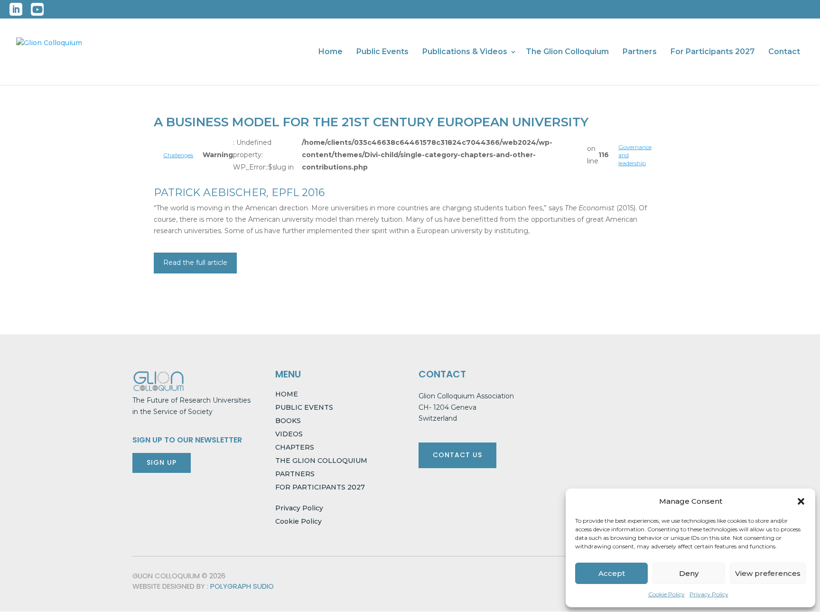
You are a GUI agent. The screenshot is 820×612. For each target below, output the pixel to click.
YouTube (37, 9)
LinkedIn (15, 9)
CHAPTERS (294, 447)
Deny (689, 573)
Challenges (178, 155)
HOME (286, 394)
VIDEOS (289, 434)
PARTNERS (295, 474)
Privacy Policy (709, 594)
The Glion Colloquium (567, 52)
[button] (801, 501)
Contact (784, 52)
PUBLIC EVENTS (304, 407)
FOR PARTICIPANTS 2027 (320, 487)
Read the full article (195, 262)
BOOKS (288, 420)
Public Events (382, 52)
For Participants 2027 (713, 52)
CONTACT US (457, 455)
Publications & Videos (464, 52)
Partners (640, 52)
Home (330, 52)
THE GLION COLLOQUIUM (321, 460)
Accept (611, 573)
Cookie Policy (666, 594)
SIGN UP (162, 462)
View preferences (768, 573)
